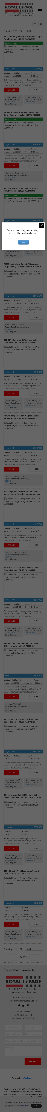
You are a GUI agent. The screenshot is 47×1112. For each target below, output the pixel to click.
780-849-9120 (10, 102)
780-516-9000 (30, 253)
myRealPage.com (28, 1078)
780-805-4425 (10, 253)
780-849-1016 (10, 709)
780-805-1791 (30, 102)
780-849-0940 (10, 178)
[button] (19, 1005)
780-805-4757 (10, 329)
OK (36, 1106)
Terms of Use (24, 1106)
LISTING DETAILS (11, 90)
